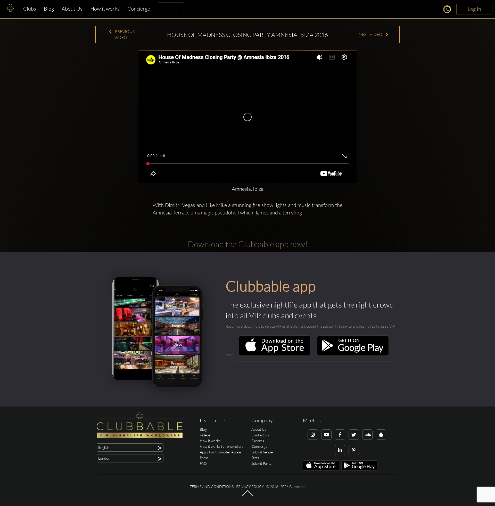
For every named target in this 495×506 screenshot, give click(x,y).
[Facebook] (340, 434)
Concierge (138, 8)
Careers (257, 440)
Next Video (371, 34)
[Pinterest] (354, 450)
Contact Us (260, 435)
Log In (474, 9)
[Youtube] (326, 434)
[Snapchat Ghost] (381, 434)
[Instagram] (313, 434)
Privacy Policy (250, 486)
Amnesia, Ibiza (247, 189)
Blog (49, 8)
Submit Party (261, 463)
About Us (72, 8)
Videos (205, 435)
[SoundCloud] (367, 434)
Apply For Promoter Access (221, 452)
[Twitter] (354, 434)
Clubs (29, 8)
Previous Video (124, 34)
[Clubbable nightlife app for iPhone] (275, 354)
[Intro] (247, 495)
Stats (255, 457)
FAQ (203, 463)
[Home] (10, 9)
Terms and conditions (212, 486)
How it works (105, 8)
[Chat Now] (448, 10)
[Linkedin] (340, 450)
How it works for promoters (221, 446)
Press (204, 457)
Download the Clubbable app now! (248, 244)
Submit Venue (262, 452)
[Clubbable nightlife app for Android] (353, 354)
